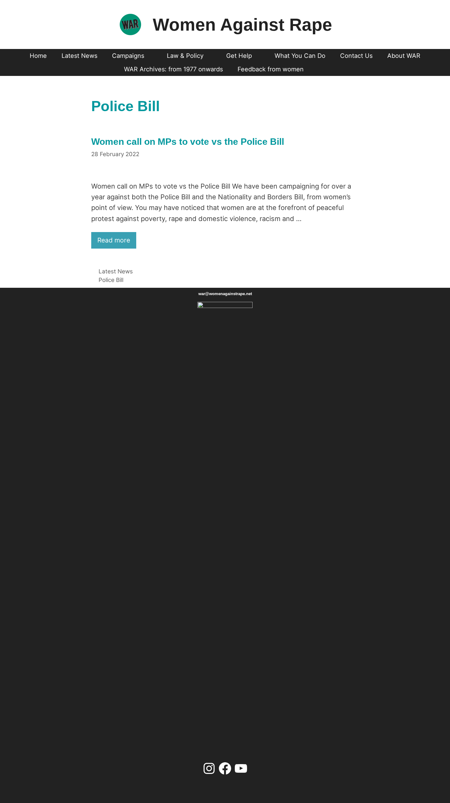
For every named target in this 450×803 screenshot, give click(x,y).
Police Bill (111, 279)
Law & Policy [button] (185, 55)
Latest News (79, 55)
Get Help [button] (239, 55)
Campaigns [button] (128, 55)
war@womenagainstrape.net (225, 293)
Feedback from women (271, 69)
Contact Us (356, 55)
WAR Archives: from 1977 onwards (173, 69)
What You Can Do (300, 55)
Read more (113, 240)
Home (38, 55)
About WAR (403, 55)
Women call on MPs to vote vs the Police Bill (187, 142)
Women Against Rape (242, 24)
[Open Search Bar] (322, 69)
